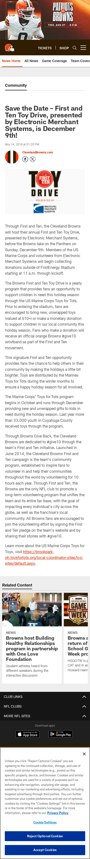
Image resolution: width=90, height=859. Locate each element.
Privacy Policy (57, 813)
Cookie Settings (45, 822)
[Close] (84, 754)
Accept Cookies (45, 850)
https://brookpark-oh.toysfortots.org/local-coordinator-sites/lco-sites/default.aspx (44, 557)
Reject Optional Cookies (45, 836)
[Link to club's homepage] (9, 46)
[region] (45, 803)
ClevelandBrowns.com (37, 152)
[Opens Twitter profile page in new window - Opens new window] (33, 159)
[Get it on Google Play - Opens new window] (60, 736)
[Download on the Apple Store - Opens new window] (27, 734)
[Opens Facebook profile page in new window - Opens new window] (25, 159)
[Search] (75, 47)
